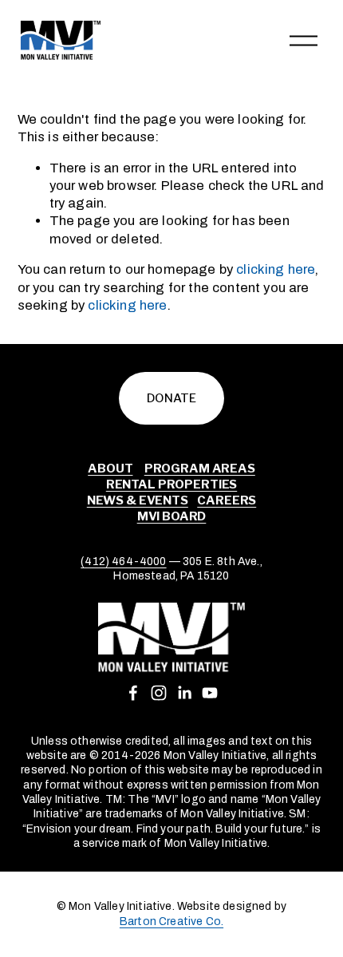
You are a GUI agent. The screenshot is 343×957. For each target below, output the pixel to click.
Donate (171, 398)
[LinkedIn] (184, 693)
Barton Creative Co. (171, 921)
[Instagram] (159, 693)
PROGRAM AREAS (199, 468)
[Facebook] (133, 693)
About (110, 468)
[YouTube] (210, 693)
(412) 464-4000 (123, 561)
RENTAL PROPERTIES (171, 484)
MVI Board (172, 516)
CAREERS (226, 500)
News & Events (137, 500)
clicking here (275, 269)
